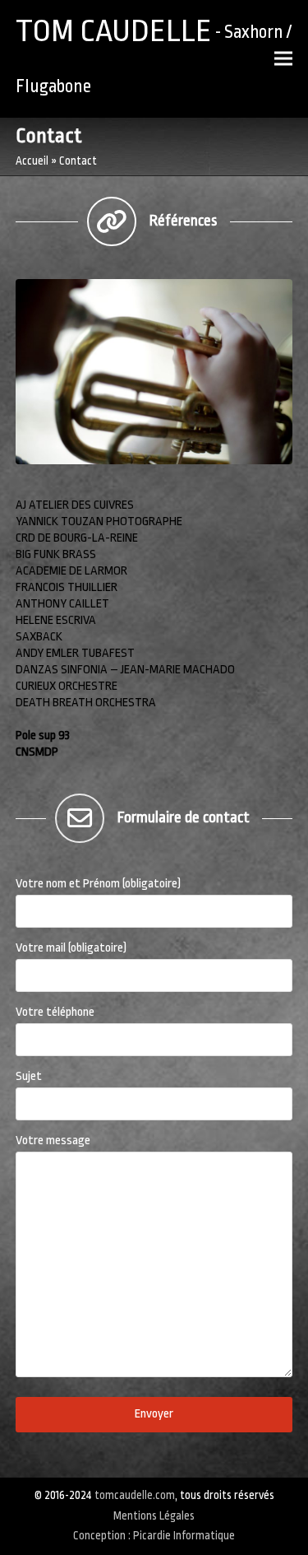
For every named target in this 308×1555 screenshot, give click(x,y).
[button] (283, 59)
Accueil (32, 161)
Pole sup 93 (43, 736)
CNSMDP (37, 752)
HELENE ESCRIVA (56, 620)
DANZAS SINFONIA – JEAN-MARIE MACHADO (125, 670)
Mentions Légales (154, 1516)
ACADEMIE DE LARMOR (73, 571)
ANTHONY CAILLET (62, 604)
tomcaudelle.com (134, 1495)
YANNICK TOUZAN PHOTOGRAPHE (99, 521)
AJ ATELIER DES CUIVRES (75, 505)
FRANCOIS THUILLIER (66, 587)
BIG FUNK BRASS (56, 554)
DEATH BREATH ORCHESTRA (86, 703)
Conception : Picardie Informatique (154, 1535)
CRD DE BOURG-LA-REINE (77, 538)
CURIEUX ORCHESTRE (66, 686)
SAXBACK (39, 637)
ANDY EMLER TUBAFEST (75, 653)
